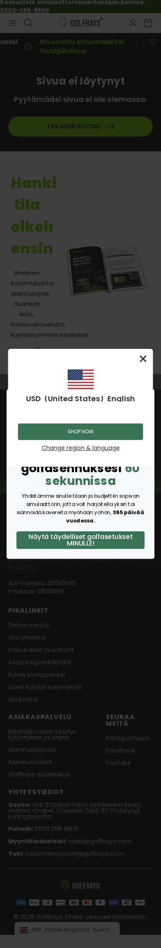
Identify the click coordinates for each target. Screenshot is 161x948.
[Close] (143, 359)
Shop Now (81, 431)
